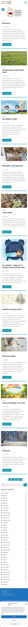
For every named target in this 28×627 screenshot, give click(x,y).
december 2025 (6, 512)
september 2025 (6, 520)
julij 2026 (5, 495)
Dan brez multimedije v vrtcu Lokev (13, 403)
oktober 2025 (6, 517)
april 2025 (5, 532)
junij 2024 (5, 557)
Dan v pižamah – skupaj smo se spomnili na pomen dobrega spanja (13, 266)
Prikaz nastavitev (14, 623)
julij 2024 (5, 554)
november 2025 (6, 515)
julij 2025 (5, 525)
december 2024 (6, 542)
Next (20, 479)
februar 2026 (6, 508)
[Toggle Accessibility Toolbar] (2, 9)
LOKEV (4, 20)
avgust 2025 (5, 522)
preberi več (6, 44)
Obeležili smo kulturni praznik (12, 309)
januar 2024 (5, 569)
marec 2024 (5, 564)
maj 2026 (5, 500)
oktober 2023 (6, 577)
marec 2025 (5, 535)
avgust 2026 (5, 493)
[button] (26, 604)
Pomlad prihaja (7, 213)
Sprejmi (14, 616)
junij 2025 (5, 527)
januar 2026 (5, 510)
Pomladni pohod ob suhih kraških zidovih (13, 71)
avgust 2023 (5, 582)
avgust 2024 (5, 552)
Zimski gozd (6, 451)
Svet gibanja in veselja (9, 119)
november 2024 (6, 545)
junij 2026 (5, 498)
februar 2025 (6, 537)
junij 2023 (5, 584)
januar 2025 (5, 540)
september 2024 (6, 550)
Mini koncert (6, 23)
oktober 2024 (6, 547)
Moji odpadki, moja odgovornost (12, 166)
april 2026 (5, 503)
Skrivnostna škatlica (9, 356)
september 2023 (6, 579)
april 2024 (5, 562)
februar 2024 (6, 567)
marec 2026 (5, 505)
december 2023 (6, 572)
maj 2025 (5, 530)
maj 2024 (5, 559)
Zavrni (14, 620)
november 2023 (6, 574)
